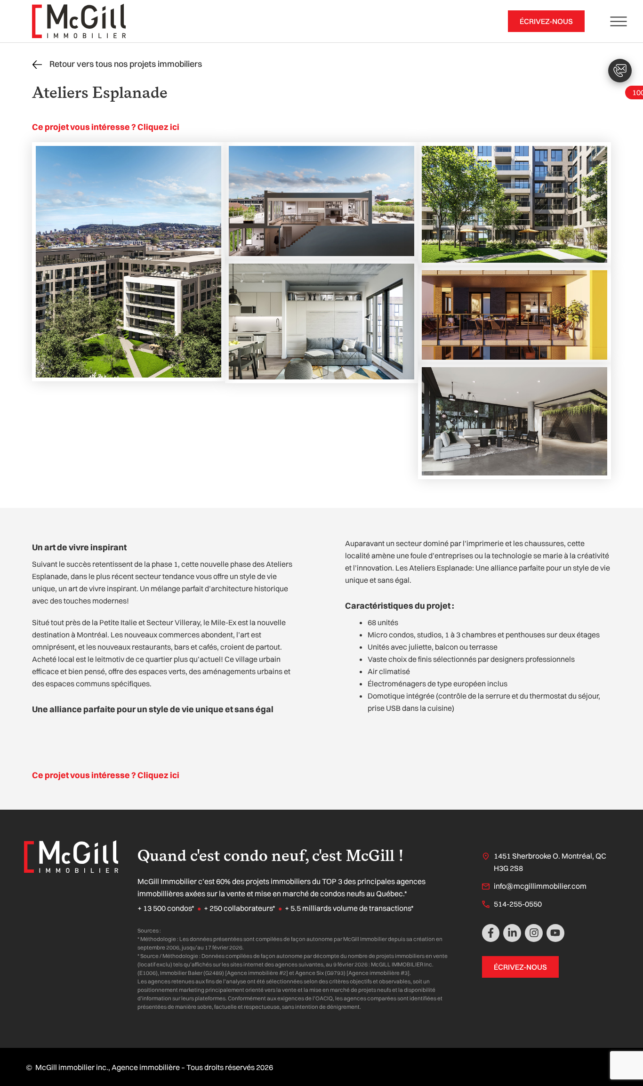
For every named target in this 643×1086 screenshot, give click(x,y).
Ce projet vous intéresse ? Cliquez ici (105, 126)
